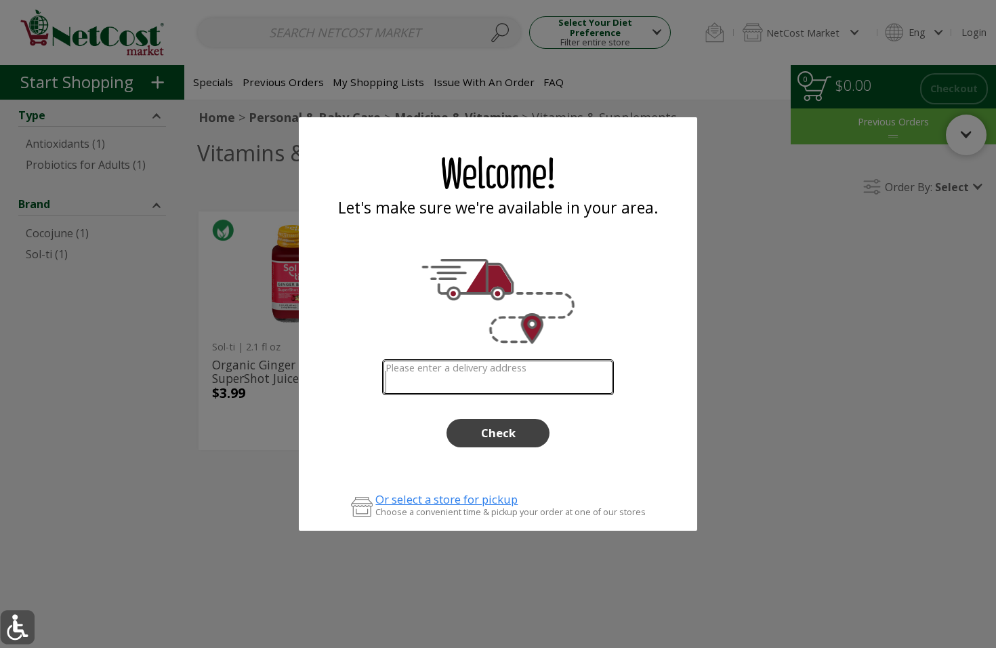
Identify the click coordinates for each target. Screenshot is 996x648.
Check (498, 433)
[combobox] (497, 377)
